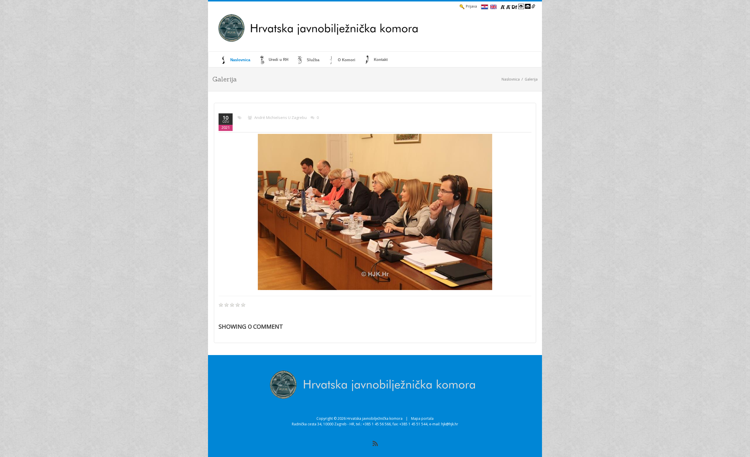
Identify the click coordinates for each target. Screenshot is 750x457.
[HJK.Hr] (356, 28)
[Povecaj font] (502, 6)
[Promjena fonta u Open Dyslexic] (514, 6)
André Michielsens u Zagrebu (280, 117)
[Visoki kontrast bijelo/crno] (521, 6)
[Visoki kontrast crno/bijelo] (528, 6)
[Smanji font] (508, 6)
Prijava (471, 6)
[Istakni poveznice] (533, 6)
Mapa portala (422, 418)
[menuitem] (236, 60)
